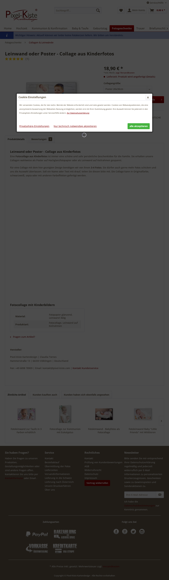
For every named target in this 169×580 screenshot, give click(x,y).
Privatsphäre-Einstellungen (34, 126)
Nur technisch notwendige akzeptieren (75, 126)
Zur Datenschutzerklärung (78, 113)
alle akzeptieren (139, 126)
